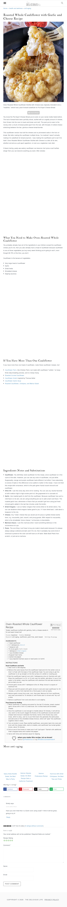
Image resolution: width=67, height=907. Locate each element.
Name (5, 866)
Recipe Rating (8, 838)
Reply (8, 817)
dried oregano (21, 651)
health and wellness (16, 8)
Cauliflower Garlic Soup (13, 381)
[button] (53, 628)
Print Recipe (56, 625)
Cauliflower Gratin (11, 378)
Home (5, 8)
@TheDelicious (28, 739)
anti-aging (27, 8)
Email (5, 874)
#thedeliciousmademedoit (46, 739)
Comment (7, 845)
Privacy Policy (52, 900)
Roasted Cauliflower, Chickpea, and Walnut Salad (22, 383)
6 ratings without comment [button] (34, 826)
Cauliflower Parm (11, 370)
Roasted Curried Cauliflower (14, 375)
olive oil (22, 645)
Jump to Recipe (34, 112)
